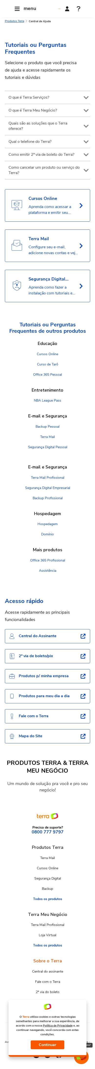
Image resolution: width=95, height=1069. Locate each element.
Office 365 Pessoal (47, 374)
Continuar (47, 1045)
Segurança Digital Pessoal (47, 447)
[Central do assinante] (67, 8)
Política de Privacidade (58, 1025)
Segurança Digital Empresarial (47, 488)
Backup (47, 888)
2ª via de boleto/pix (36, 656)
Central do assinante (47, 971)
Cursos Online (47, 354)
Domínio (47, 534)
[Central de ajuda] (78, 9)
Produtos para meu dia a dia (44, 696)
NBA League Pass (47, 400)
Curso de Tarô (47, 364)
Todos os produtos (47, 899)
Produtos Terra (14, 21)
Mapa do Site (30, 736)
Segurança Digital (47, 878)
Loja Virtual (47, 935)
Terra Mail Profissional (47, 477)
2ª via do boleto (47, 992)
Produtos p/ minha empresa (44, 676)
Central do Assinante (38, 636)
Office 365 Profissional (47, 560)
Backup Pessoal (47, 426)
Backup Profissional (48, 498)
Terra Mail (47, 437)
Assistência (47, 570)
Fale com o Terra (33, 716)
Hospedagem (48, 524)
